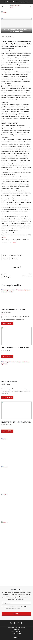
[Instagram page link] (15, 623)
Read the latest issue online (16, 2)
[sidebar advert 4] (16, 551)
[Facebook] (20, 267)
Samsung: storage (13, 310)
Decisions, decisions (9, 381)
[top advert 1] (16, 13)
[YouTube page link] (22, 623)
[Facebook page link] (18, 623)
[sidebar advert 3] (16, 506)
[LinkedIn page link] (11, 623)
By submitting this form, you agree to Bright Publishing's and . (17, 607)
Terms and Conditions (16, 631)
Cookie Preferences (16, 633)
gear (4, 255)
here (14, 242)
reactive (5, 259)
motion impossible (15, 255)
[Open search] (31, 6)
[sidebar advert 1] (16, 450)
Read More (7, 323)
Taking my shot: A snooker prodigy (6, 276)
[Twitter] (18, 267)
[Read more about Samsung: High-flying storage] (16, 297)
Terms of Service (16, 608)
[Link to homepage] (16, 6)
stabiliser (15, 259)
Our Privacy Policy (16, 629)
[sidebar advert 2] (16, 478)
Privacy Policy (7, 608)
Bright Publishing (21, 627)
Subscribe (16, 614)
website (3, 237)
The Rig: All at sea (27, 276)
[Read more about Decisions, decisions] (16, 369)
